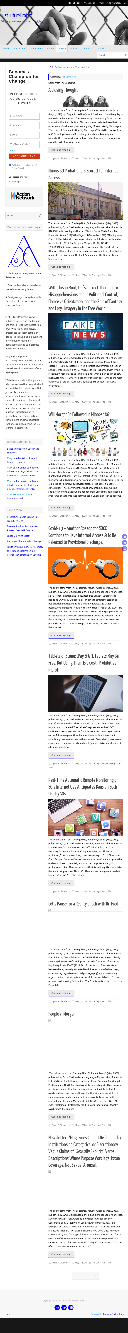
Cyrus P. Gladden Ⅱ (61, 158)
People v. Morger (61, 1014)
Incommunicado (15, 495)
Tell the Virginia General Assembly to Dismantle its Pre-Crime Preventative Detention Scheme (25, 547)
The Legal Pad (98, 158)
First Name (16, 114)
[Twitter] (73, 3)
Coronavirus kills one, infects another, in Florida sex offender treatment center (23, 468)
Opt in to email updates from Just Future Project (25, 165)
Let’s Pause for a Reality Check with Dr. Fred (83, 904)
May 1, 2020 (81, 158)
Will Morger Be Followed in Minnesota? (79, 414)
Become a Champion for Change (24, 538)
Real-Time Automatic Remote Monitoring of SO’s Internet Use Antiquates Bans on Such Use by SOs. (83, 787)
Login (7, 1314)
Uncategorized (113, 763)
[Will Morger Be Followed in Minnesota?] (85, 437)
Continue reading (60, 150)
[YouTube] (69, 3)
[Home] (49, 67)
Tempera (107, 1314)
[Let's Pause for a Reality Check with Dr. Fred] (85, 927)
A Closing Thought (63, 90)
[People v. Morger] (85, 1044)
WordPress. (119, 1314)
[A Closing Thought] (85, 101)
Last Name (16, 124)
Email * (14, 133)
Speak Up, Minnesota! (18, 532)
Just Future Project (16, 15)
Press (101, 3)
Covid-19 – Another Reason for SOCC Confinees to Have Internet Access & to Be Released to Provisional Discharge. (82, 535)
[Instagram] (78, 3)
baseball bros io (15, 445)
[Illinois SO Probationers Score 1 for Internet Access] (85, 201)
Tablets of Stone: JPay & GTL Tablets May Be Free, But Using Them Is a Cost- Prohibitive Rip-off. (83, 663)
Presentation (89, 3)
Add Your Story (114, 3)
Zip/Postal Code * (19, 143)
